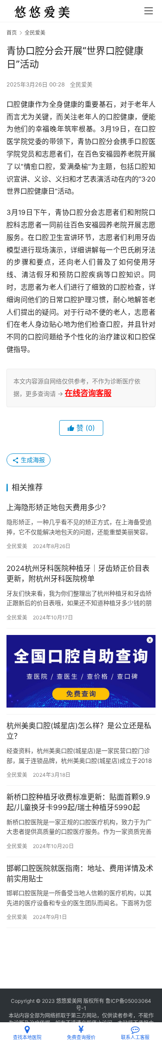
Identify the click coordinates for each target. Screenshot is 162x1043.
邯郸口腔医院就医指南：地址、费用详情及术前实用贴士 (79, 873)
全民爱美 (81, 84)
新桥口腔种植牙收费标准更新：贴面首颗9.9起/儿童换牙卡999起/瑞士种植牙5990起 (78, 802)
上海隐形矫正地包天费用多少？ (57, 507)
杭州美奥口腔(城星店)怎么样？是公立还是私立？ (78, 730)
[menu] (149, 11)
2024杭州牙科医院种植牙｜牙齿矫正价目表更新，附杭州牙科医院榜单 (77, 573)
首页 (11, 32)
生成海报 (32, 459)
